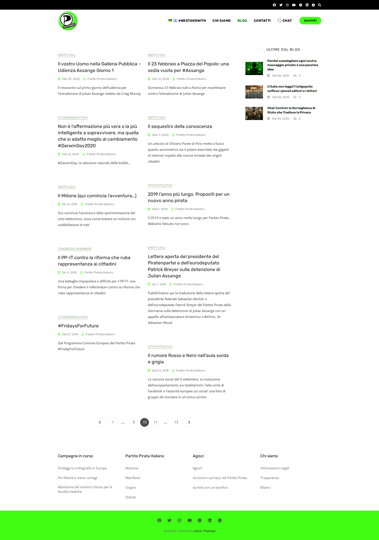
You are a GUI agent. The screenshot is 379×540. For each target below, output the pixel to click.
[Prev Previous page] (99, 422)
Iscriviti (310, 20)
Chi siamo (222, 21)
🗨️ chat (284, 21)
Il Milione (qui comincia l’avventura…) (97, 195)
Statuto (130, 497)
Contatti (262, 21)
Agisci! (197, 468)
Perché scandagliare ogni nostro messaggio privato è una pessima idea (292, 65)
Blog (242, 21)
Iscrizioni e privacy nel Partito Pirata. (220, 477)
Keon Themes (205, 531)
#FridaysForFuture (78, 325)
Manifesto (132, 477)
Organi (130, 487)
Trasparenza (269, 477)
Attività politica (160, 185)
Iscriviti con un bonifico (210, 487)
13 (177, 422)
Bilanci (265, 487)
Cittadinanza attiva (73, 117)
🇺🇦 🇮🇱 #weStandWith (187, 21)
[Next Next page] (189, 422)
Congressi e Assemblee (74, 249)
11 (156, 422)
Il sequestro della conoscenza (180, 126)
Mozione (131, 468)
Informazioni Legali (274, 468)
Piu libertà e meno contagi (77, 477)
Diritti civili (67, 55)
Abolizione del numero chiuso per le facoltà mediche (85, 489)
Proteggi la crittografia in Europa (82, 468)
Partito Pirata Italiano (102, 79)
